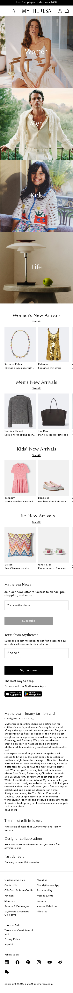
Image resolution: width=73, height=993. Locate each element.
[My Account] (60, 10)
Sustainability (44, 890)
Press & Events (45, 896)
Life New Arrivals (36, 516)
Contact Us (10, 885)
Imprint (8, 944)
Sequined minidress (49, 368)
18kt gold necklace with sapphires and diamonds (33, 368)
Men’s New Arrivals (36, 382)
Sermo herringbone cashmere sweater (26, 435)
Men (36, 123)
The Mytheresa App (48, 885)
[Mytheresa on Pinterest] (28, 962)
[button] (28, 670)
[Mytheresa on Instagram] (39, 962)
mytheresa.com (43, 984)
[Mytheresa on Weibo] (60, 962)
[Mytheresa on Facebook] (17, 962)
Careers (41, 901)
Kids (36, 195)
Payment (9, 896)
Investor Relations (47, 906)
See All (36, 322)
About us (42, 880)
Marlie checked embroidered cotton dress (29, 502)
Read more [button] (10, 810)
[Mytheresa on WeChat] (6, 972)
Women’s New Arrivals (37, 315)
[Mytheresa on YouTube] (49, 962)
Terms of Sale (12, 925)
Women (36, 52)
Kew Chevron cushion (17, 568)
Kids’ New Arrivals (36, 449)
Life (36, 267)
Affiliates (42, 912)
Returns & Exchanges (16, 906)
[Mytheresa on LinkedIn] (6, 962)
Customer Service (14, 880)
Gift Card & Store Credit (18, 890)
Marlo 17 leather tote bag (53, 435)
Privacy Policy (12, 939)
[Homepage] (36, 11)
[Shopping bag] (66, 10)
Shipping (9, 901)
